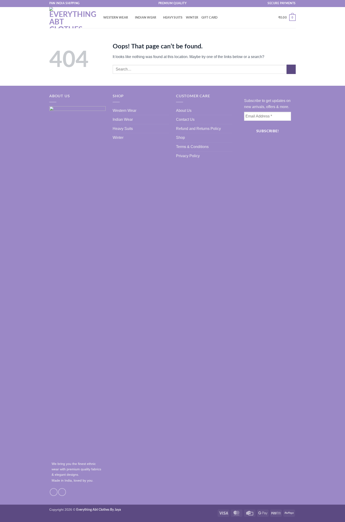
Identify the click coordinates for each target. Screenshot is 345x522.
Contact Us (185, 119)
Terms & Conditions (192, 147)
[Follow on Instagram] (54, 492)
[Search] (258, 17)
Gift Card (209, 17)
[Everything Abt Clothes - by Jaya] (72, 17)
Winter (192, 17)
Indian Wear (145, 17)
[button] (265, 17)
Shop (180, 138)
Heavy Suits (173, 17)
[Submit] (291, 69)
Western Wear (115, 17)
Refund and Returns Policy (198, 129)
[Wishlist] (273, 17)
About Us (184, 111)
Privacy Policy (188, 156)
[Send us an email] (62, 492)
